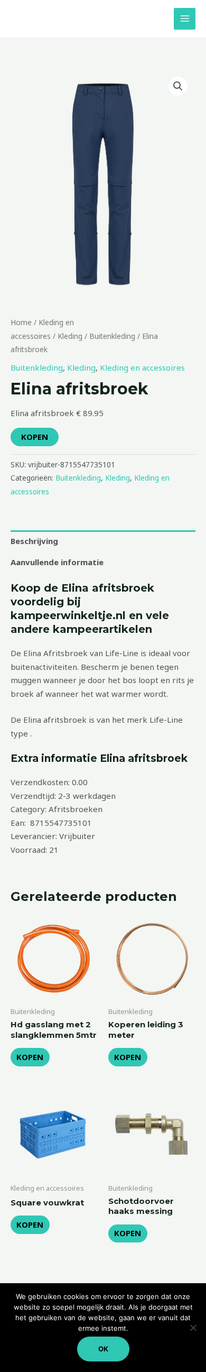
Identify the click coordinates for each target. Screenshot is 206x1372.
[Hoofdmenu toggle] (184, 19)
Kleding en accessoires (142, 367)
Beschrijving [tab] (34, 541)
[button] (178, 86)
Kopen (34, 436)
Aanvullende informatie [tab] (57, 562)
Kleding (70, 336)
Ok (103, 1349)
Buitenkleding (112, 336)
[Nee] (193, 1327)
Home (21, 322)
